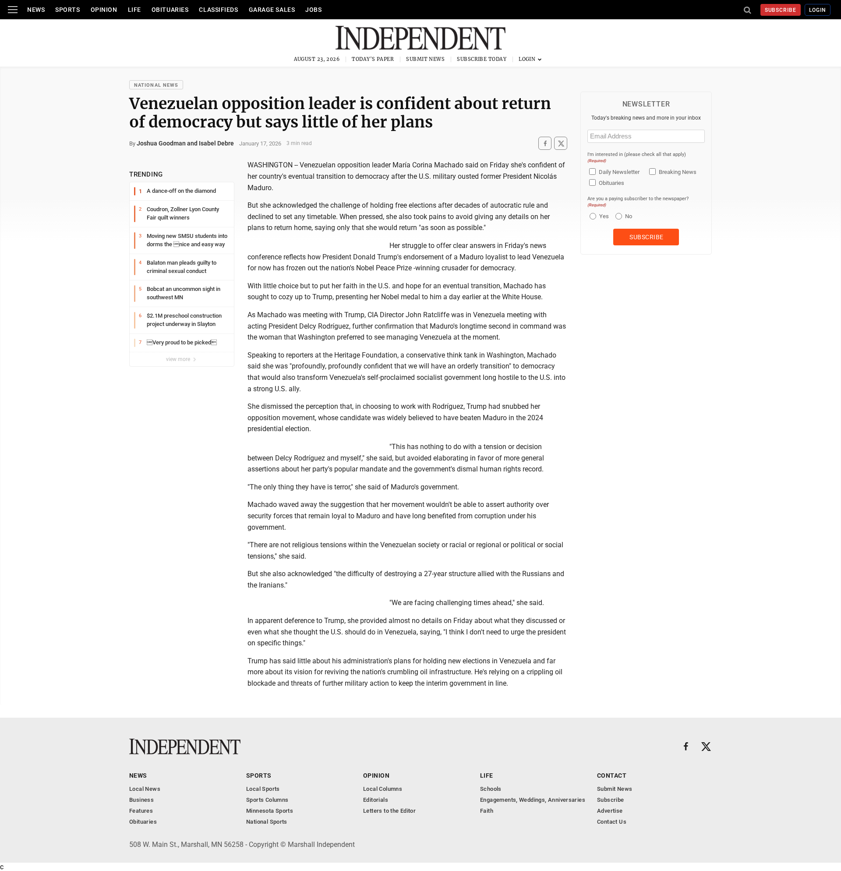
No (628, 216)
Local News (144, 789)
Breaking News (677, 172)
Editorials (375, 800)
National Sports (266, 821)
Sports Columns (267, 800)
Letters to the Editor (389, 810)
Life (134, 9)
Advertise (610, 810)
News (36, 9)
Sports (67, 9)
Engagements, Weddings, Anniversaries (532, 800)
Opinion (104, 9)
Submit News (425, 59)
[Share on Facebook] (545, 143)
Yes (603, 216)
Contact (611, 775)
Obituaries (170, 9)
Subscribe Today (481, 59)
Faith (486, 810)
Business (141, 800)
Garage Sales (272, 9)
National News (156, 85)
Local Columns (382, 789)
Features (141, 810)
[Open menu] (13, 10)
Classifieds (218, 9)
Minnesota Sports (269, 810)
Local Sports (263, 789)
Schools (491, 789)
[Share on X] (561, 143)
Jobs (313, 9)
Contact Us (611, 821)
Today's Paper (373, 59)
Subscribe (781, 10)
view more (178, 359)
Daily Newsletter (619, 172)
